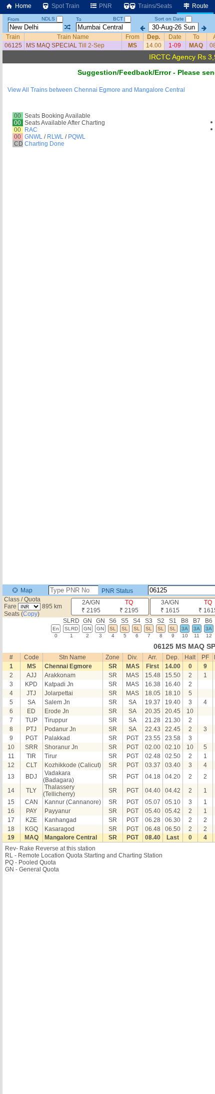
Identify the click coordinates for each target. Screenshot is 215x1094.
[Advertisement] (107, 121)
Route (199, 5)
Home (23, 5)
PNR (105, 5)
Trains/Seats (154, 5)
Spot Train (65, 5)
